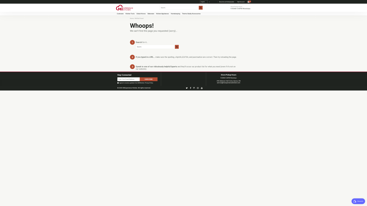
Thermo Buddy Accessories (191, 14)
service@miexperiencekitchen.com (228, 83)
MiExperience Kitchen (130, 88)
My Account (241, 2)
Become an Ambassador (226, 2)
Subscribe (149, 79)
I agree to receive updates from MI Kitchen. (136, 83)
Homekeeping (175, 14)
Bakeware (151, 14)
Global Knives (141, 14)
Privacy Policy (149, 83)
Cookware (120, 14)
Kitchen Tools (130, 14)
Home (132, 18)
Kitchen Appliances (162, 14)
